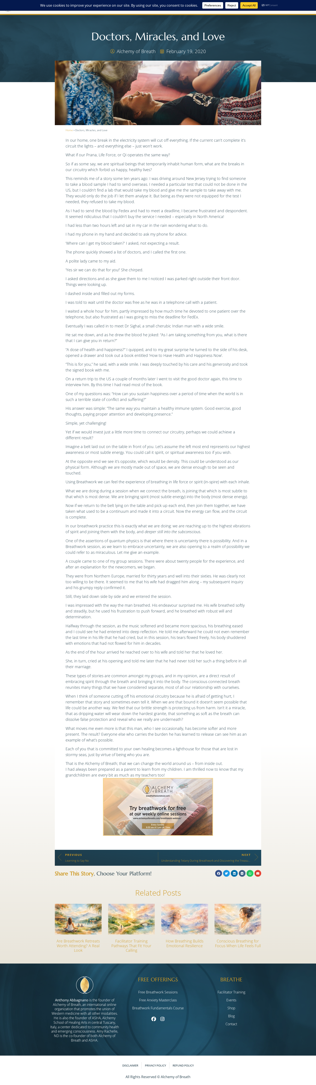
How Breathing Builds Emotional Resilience (184, 943)
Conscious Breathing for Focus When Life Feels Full (238, 943)
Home (69, 130)
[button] (218, 873)
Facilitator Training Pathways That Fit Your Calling (131, 945)
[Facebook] (153, 1019)
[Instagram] (162, 1019)
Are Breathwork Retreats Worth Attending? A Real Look (78, 945)
